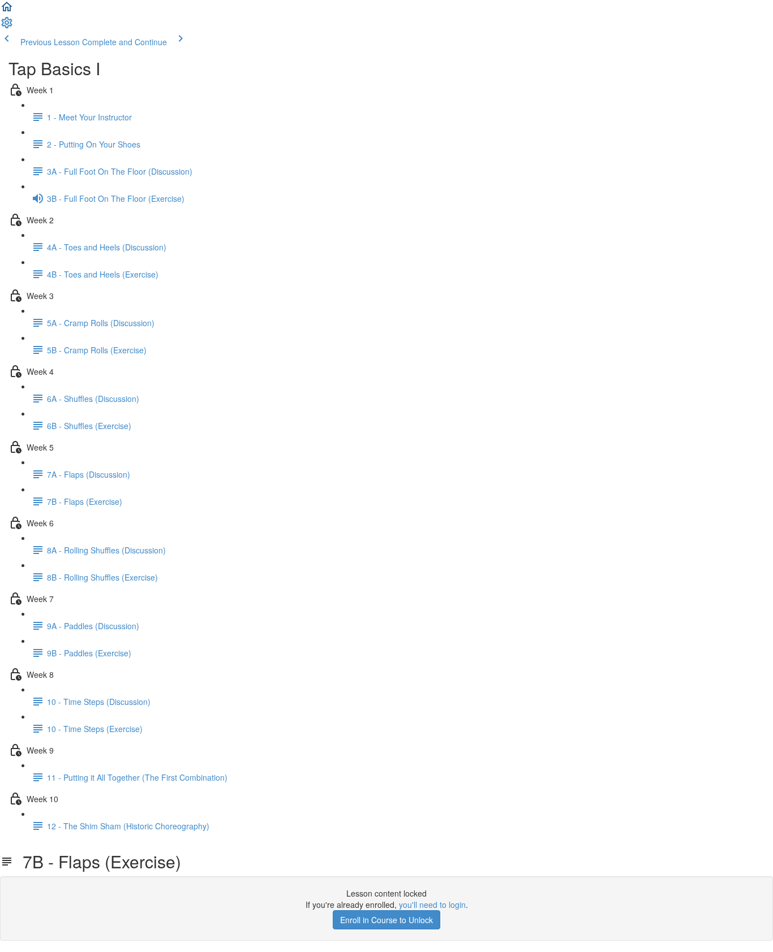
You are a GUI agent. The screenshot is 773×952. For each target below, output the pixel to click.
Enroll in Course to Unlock (386, 919)
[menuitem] (7, 26)
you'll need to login (432, 904)
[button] (7, 10)
